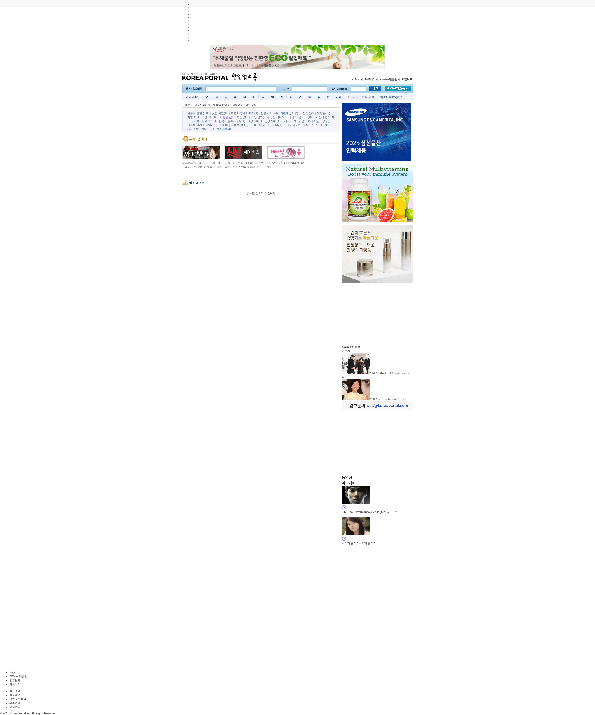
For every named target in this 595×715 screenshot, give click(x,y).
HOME (188, 104)
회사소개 (14, 691)
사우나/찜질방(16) (198, 113)
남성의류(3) (271, 121)
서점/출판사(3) (325, 117)
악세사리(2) (288, 121)
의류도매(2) (258, 125)
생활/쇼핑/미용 (221, 104)
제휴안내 (14, 703)
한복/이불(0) (226, 121)
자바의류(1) (275, 125)
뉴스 (357, 79)
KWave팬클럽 (388, 79)
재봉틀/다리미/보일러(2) (202, 125)
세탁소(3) (302, 125)
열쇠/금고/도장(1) (302, 117)
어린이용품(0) (322, 121)
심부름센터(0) (239, 125)
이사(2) (289, 125)
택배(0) (224, 125)
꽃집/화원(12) (220, 113)
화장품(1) (242, 117)
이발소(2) (193, 117)
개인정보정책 (17, 699)
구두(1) (240, 121)
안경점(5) (308, 113)
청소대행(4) (223, 129)
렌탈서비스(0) (269, 113)
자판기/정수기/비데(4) (244, 113)
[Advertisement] (376, 313)
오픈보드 (407, 79)
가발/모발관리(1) (203, 129)
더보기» (348, 483)
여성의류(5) (255, 121)
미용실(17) (323, 113)
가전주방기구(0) (290, 113)
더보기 (346, 351)
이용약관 (14, 695)
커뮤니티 (370, 79)
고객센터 (14, 706)
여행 (371, 97)
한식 (364, 97)
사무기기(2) (209, 121)
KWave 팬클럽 (18, 676)
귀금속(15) (304, 121)
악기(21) (194, 121)
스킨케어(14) (209, 117)
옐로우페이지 (202, 104)
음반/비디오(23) (279, 117)
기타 (338, 97)
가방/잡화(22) (259, 117)
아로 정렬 (250, 104)
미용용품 (237, 104)
